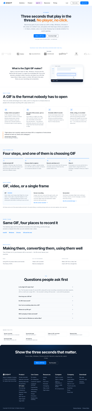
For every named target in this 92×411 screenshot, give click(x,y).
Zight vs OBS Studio (58, 385)
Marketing (33, 391)
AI (39, 3)
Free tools (45, 381)
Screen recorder (23, 377)
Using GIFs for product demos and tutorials (13, 261)
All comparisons (59, 388)
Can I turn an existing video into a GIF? (29, 305)
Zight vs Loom (59, 377)
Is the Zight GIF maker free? (26, 287)
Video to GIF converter (38, 261)
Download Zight (52, 36)
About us (69, 377)
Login (67, 3)
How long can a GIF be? (25, 296)
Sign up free (84, 3)
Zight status (46, 390)
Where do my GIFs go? (25, 309)
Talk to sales (75, 3)
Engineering (34, 387)
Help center (46, 388)
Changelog (46, 386)
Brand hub (70, 392)
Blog (44, 379)
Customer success (33, 384)
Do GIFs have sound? (24, 300)
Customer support (36, 381)
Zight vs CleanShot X (58, 382)
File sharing (22, 388)
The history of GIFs (7, 263)
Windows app (83, 379)
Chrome (18, 232)
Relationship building (34, 398)
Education (33, 396)
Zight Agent (22, 398)
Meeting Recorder (24, 381)
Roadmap (69, 388)
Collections (22, 390)
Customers (70, 381)
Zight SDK (21, 401)
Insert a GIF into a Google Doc (69, 263)
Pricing (55, 3)
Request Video (23, 392)
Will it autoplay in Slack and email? (28, 314)
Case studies (70, 379)
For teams (33, 377)
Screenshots (22, 383)
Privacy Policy (86, 408)
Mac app (81, 377)
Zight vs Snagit (59, 379)
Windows (11, 232)
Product (30, 3)
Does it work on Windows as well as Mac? (30, 318)
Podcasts (45, 383)
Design (33, 393)
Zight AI (21, 394)
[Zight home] (7, 3)
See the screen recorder (40, 202)
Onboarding (34, 389)
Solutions (22, 3)
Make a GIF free (40, 36)
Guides (45, 377)
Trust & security (71, 386)
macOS (5, 232)
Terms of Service (77, 408)
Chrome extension (82, 382)
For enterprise (34, 379)
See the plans (52, 362)
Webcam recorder (24, 379)
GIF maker (21, 386)
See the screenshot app (69, 201)
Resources (47, 3)
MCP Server (22, 396)
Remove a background (37, 263)
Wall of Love (70, 383)
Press (68, 390)
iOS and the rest (27, 232)
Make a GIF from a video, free (69, 261)
